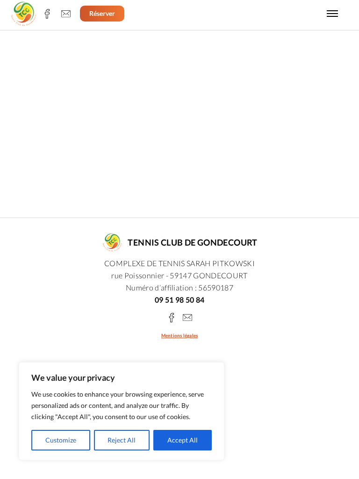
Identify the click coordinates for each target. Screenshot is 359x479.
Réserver (102, 13)
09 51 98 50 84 (180, 299)
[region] (121, 411)
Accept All (182, 440)
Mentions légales (179, 335)
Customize (60, 440)
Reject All (122, 440)
